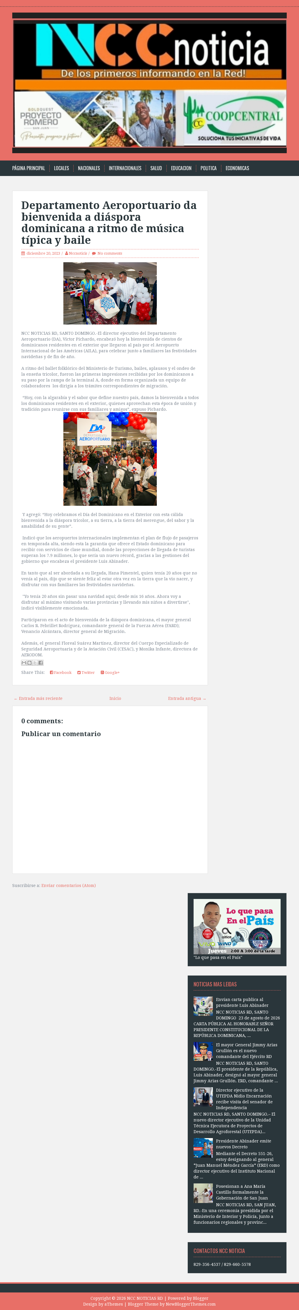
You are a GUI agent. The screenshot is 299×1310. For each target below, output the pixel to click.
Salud (156, 168)
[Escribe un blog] (29, 663)
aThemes (114, 1304)
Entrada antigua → (187, 698)
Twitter (88, 672)
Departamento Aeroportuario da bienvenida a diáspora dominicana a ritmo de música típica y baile (109, 222)
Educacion (181, 168)
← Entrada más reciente (38, 698)
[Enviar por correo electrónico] (24, 663)
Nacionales (89, 168)
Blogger (200, 1298)
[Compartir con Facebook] (41, 663)
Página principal (28, 168)
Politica (209, 168)
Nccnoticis (78, 253)
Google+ (112, 672)
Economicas (237, 168)
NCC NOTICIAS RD (145, 1298)
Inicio (115, 698)
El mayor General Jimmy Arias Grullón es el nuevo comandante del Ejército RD (246, 1051)
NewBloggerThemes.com (191, 1304)
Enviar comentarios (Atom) (68, 885)
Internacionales (125, 168)
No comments (110, 253)
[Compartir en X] (35, 663)
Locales (61, 168)
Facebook (62, 672)
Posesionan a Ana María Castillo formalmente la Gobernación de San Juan (242, 1192)
